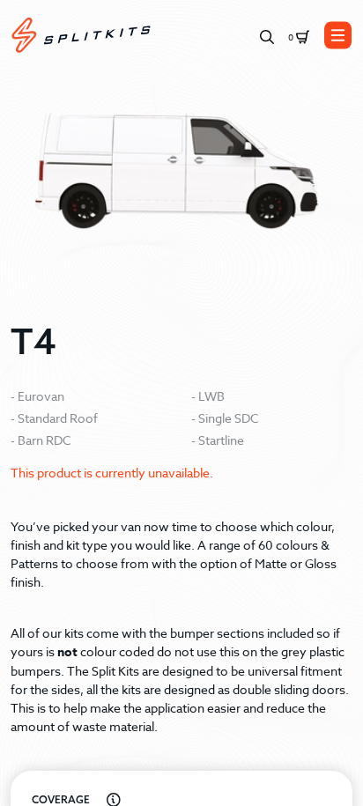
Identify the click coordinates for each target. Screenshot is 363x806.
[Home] (81, 35)
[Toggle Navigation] (338, 35)
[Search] (267, 35)
